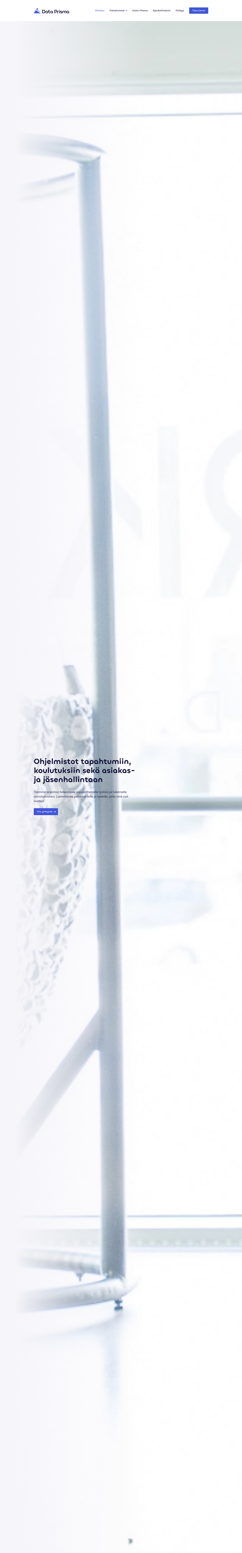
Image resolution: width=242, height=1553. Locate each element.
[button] (126, 10)
